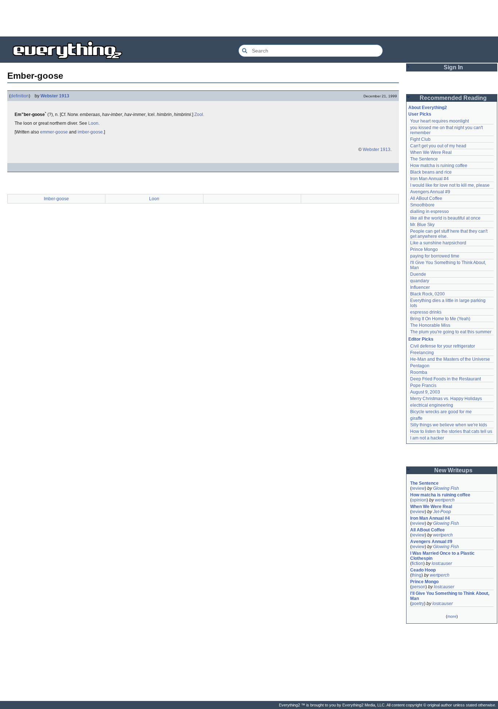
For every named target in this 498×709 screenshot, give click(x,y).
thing (416, 575)
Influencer (420, 287)
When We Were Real (431, 152)
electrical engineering (431, 405)
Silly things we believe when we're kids (448, 424)
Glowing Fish (446, 488)
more (451, 616)
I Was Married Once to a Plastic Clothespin (443, 556)
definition (20, 95)
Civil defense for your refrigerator (442, 346)
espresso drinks (425, 312)
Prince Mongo (424, 249)
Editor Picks (420, 339)
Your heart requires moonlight (439, 121)
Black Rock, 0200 (427, 294)
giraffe (416, 418)
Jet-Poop (442, 511)
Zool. (199, 114)
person (418, 586)
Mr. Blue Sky (422, 224)
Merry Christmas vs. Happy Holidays (446, 398)
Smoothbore (422, 205)
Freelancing (422, 352)
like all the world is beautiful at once (445, 218)
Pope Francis (423, 385)
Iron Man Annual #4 (429, 178)
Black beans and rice (431, 172)
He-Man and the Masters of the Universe (450, 359)
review (418, 488)
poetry (418, 603)
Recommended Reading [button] (453, 98)
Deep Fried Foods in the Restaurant (445, 378)
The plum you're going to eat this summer (450, 331)
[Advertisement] (249, 18)
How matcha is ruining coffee (438, 165)
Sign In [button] (453, 67)
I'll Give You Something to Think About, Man (450, 596)
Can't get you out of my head (438, 145)
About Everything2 (427, 107)
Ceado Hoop (423, 570)
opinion (419, 500)
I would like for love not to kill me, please (450, 185)
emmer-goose (54, 132)
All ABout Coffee (426, 198)
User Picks (419, 114)
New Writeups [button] (453, 470)
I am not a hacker (427, 438)
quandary (419, 280)
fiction (417, 563)
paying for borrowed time (434, 256)
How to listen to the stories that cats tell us (451, 431)
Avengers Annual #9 (430, 191)
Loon (93, 123)
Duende (418, 274)
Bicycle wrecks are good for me (441, 411)
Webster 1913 (54, 95)
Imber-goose (56, 198)
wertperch (445, 500)
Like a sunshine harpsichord (438, 242)
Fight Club (420, 139)
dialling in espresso (429, 211)
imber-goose (90, 132)
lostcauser (442, 563)
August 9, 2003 (425, 392)
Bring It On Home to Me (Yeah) (440, 318)
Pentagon (419, 365)
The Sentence (424, 159)
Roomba (418, 372)
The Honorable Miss (430, 325)
